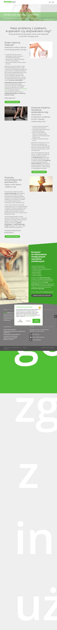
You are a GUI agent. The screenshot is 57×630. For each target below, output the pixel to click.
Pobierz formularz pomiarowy (42, 295)
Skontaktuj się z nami (12, 102)
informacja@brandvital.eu (38, 337)
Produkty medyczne (37, 19)
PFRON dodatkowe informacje (11, 334)
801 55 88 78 (35, 334)
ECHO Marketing (50, 347)
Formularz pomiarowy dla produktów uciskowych (14, 332)
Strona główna (29, 19)
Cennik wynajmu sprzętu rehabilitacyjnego (10, 338)
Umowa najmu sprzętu (9, 329)
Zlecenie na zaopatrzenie (10, 336)
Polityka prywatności (30, 316)
